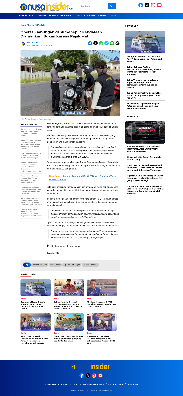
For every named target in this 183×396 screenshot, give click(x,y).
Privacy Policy (115, 384)
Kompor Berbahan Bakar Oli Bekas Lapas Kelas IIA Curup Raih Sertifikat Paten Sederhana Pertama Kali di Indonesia (145, 190)
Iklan (75, 384)
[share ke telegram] (107, 45)
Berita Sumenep (40, 265)
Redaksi (64, 384)
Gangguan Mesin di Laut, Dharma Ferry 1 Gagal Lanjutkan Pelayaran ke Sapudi (145, 58)
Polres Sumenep (90, 265)
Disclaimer (133, 384)
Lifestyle (77, 16)
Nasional (42, 16)
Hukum (113, 16)
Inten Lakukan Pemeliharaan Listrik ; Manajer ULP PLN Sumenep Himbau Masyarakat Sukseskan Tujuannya (145, 167)
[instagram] (153, 7)
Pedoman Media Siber (93, 384)
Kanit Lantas (55, 265)
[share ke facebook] (90, 45)
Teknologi (65, 16)
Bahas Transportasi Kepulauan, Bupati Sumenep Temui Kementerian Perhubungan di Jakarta (142, 83)
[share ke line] (112, 45)
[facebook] (141, 7)
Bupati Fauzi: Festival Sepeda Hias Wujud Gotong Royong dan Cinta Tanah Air (144, 95)
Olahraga (103, 16)
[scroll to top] (175, 391)
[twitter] (147, 7)
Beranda (22, 16)
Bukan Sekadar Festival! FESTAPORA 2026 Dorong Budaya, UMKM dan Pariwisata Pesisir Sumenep (144, 71)
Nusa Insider (32, 42)
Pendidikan (89, 16)
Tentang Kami (49, 384)
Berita (32, 16)
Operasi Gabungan (72, 265)
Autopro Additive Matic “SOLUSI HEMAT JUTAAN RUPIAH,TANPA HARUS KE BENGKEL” (143, 149)
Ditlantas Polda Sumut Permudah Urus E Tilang (143, 158)
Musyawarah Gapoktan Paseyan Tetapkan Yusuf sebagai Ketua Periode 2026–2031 (142, 106)
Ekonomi (53, 16)
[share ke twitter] (96, 45)
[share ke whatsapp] (101, 45)
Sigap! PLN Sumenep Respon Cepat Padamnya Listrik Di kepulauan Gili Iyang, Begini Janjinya (144, 178)
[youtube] (160, 7)
